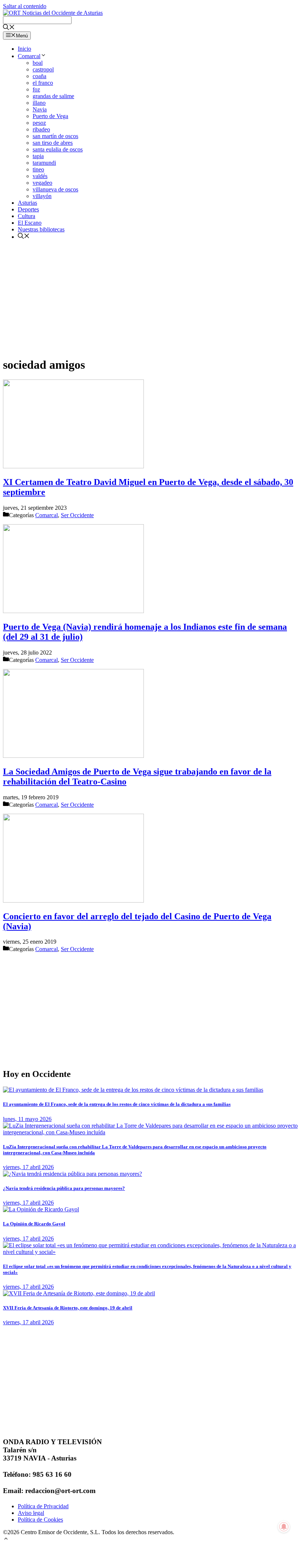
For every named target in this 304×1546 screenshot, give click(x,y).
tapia (38, 156)
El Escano (30, 223)
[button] (6, 1539)
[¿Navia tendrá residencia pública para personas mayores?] (72, 1174)
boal (38, 63)
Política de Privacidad (43, 1506)
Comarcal (29, 56)
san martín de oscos (55, 136)
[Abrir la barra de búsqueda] (9, 28)
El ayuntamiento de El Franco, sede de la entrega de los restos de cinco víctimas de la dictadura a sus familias (117, 1104)
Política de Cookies (40, 1519)
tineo (38, 169)
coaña (39, 76)
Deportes (28, 209)
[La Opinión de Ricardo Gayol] (41, 1209)
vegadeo (42, 183)
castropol (43, 69)
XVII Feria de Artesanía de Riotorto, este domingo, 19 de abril (67, 1308)
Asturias (27, 203)
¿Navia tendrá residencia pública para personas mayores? (64, 1188)
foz (36, 89)
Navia (40, 109)
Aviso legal (31, 1513)
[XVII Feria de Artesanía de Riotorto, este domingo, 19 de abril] (79, 1293)
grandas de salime (53, 96)
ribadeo (41, 129)
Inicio (24, 49)
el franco (43, 83)
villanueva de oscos (55, 189)
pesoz (39, 123)
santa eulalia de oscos (58, 149)
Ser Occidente (77, 515)
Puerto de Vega (50, 116)
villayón (42, 196)
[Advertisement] (152, 298)
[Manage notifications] (284, 1527)
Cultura (26, 216)
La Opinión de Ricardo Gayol (34, 1224)
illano (39, 103)
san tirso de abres (53, 143)
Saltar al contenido (24, 6)
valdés (40, 176)
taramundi (44, 163)
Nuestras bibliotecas (41, 229)
